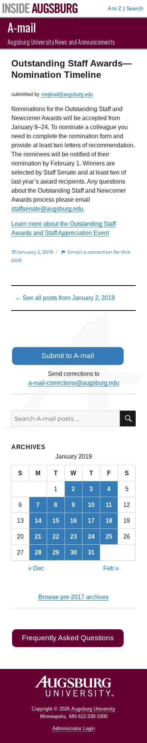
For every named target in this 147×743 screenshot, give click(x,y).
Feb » (111, 568)
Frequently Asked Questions (68, 638)
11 (109, 505)
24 (91, 536)
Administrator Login (73, 728)
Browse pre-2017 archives (73, 597)
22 (55, 536)
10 (91, 505)
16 (73, 520)
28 (38, 552)
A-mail (22, 27)
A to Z (115, 8)
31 (91, 552)
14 (38, 520)
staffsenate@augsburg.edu (47, 208)
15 (55, 520)
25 (109, 536)
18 (109, 520)
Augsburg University (93, 709)
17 (91, 520)
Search (134, 8)
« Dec (36, 568)
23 (73, 536)
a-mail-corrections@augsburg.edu (73, 383)
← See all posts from (65, 298)
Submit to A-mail (67, 356)
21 (38, 536)
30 (73, 552)
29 (55, 552)
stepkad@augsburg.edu (67, 94)
